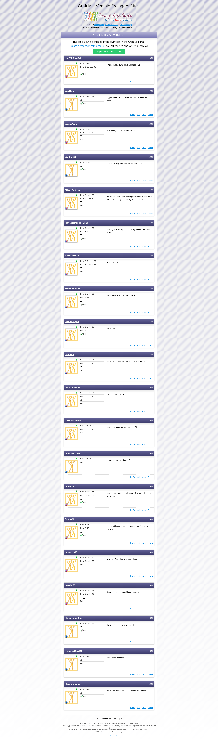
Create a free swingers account (87, 46)
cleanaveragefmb (73, 618)
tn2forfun (69, 354)
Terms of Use (102, 736)
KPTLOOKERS (72, 256)
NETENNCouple (73, 420)
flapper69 (69, 519)
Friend (150, 82)
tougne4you (71, 124)
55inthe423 (70, 157)
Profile (132, 82)
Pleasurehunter (72, 684)
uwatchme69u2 (72, 387)
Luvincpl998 (71, 552)
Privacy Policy (115, 736)
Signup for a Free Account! (109, 51)
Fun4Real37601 (72, 453)
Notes (144, 82)
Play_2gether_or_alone (76, 223)
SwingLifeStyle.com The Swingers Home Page (113, 24)
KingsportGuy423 (73, 651)
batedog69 (70, 585)
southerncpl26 (72, 321)
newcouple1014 (72, 289)
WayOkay (69, 91)
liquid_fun (70, 486)
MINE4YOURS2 (72, 190)
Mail (138, 82)
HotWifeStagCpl (73, 58)
